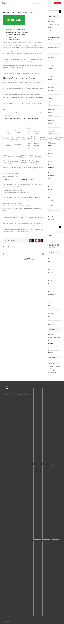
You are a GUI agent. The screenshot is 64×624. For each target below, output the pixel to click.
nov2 (49, 299)
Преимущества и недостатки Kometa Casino (16, 32)
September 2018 (51, 128)
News (49, 172)
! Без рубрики (50, 137)
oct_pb (49, 183)
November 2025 (51, 57)
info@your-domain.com (54, 374)
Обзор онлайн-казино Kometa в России (15, 29)
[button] (3, 254)
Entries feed (50, 216)
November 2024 (51, 90)
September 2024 (51, 95)
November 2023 (51, 109)
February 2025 (50, 82)
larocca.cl (50, 161)
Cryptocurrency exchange (52, 148)
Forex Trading (50, 153)
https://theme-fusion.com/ (54, 375)
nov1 (49, 178)
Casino (49, 142)
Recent (57, 232)
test (49, 197)
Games (49, 156)
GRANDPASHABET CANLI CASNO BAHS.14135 (12, 256)
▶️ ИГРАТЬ (14, 20)
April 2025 (50, 76)
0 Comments (32, 259)
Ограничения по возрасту (11, 37)
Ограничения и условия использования (15, 34)
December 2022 (51, 117)
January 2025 (50, 84)
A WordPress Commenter (52, 47)
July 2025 (50, 68)
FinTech (49, 150)
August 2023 (50, 112)
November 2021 (51, 126)
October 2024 (50, 93)
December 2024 (51, 87)
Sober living (50, 310)
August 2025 (50, 65)
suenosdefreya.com (51, 194)
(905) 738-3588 (9, 621)
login (49, 164)
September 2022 (51, 120)
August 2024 (50, 98)
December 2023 (51, 106)
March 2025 (50, 79)
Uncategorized (50, 200)
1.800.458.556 (52, 370)
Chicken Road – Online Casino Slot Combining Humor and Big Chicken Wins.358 (54, 26)
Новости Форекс (51, 321)
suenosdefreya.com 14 (52, 34)
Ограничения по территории (12, 39)
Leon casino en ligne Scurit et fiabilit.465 (54, 235)
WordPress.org (50, 222)
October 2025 (50, 60)
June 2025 (50, 71)
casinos (49, 145)
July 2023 (50, 115)
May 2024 (50, 104)
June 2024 (50, 101)
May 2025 (50, 73)
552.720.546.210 (53, 372)
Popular (51, 232)
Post (49, 186)
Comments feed (51, 219)
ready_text (50, 189)
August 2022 (50, 123)
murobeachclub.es (51, 167)
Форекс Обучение (51, 205)
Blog (49, 139)
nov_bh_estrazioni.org (52, 175)
